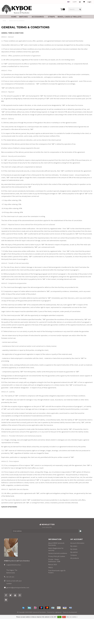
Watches (23, 16)
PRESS (50, 567)
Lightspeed (58, 612)
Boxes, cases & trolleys (69, 16)
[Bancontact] (53, 607)
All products (74, 558)
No (64, 617)
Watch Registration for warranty (56, 549)
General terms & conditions (57, 553)
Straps (51, 16)
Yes (59, 617)
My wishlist (74, 552)
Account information (77, 543)
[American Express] (23, 607)
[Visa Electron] (70, 607)
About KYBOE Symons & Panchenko (56, 544)
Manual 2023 (52, 564)
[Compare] (80, 2)
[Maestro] (41, 607)
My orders (73, 546)
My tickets (73, 549)
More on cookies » (72, 617)
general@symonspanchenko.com (17, 587)
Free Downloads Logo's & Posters (56, 572)
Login (89, 2)
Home (14, 16)
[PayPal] (58, 607)
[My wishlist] (84, 2)
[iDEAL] (35, 607)
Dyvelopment (73, 612)
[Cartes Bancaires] (29, 607)
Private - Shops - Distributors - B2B (54, 560)
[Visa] (64, 607)
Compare (73, 555)
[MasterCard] (47, 607)
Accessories (38, 16)
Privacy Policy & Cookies (56, 556)
